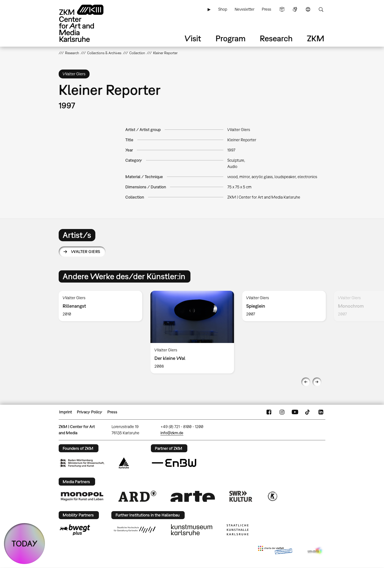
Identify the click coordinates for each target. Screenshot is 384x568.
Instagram (282, 412)
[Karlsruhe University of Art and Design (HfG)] (134, 529)
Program (231, 38)
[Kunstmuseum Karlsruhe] (191, 529)
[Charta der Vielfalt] (275, 550)
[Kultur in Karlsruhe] (272, 496)
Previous (305, 381)
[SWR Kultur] (240, 496)
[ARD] (137, 496)
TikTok (308, 412)
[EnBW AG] (174, 463)
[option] (100, 306)
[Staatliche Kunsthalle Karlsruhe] (237, 529)
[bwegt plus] (75, 529)
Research (276, 38)
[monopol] (82, 496)
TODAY (25, 543)
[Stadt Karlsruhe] (123, 462)
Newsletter (244, 9)
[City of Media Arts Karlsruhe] (315, 550)
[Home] (87, 23)
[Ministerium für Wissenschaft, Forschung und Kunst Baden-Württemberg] (82, 463)
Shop (222, 9)
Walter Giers (85, 251)
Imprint (65, 412)
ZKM (315, 38)
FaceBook (268, 412)
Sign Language (294, 9)
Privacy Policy (89, 412)
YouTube (294, 412)
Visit (193, 38)
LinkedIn (320, 412)
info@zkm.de (171, 432)
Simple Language (282, 9)
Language (308, 9)
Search (320, 9)
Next (316, 381)
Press (266, 9)
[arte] (192, 496)
